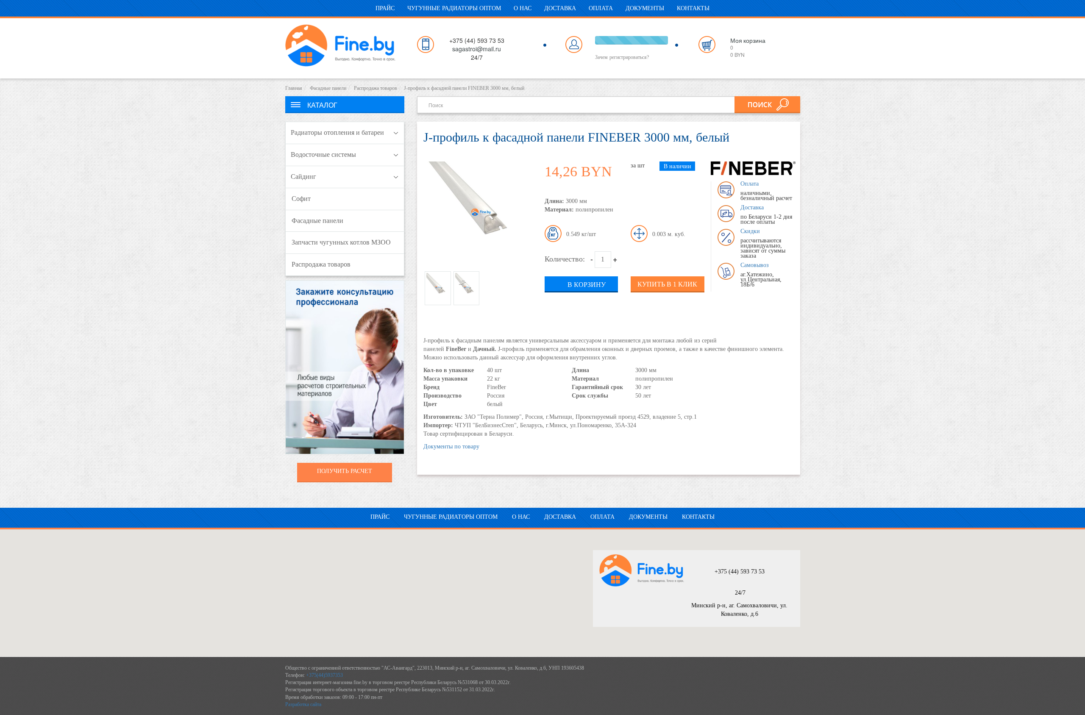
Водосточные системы (323, 154)
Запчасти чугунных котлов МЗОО (341, 242)
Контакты (693, 8)
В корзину (587, 284)
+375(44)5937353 (324, 675)
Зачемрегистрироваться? (622, 57)
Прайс (385, 8)
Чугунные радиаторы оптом (454, 8)
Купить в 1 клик (667, 284)
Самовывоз (754, 265)
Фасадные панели (328, 88)
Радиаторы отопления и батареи (337, 132)
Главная (293, 88)
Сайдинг (303, 176)
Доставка (560, 8)
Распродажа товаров (375, 88)
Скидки (750, 231)
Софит (301, 198)
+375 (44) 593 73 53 (740, 571)
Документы (645, 8)
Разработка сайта (303, 704)
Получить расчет (344, 471)
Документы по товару (451, 446)
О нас (522, 8)
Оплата (601, 8)
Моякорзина (747, 40)
